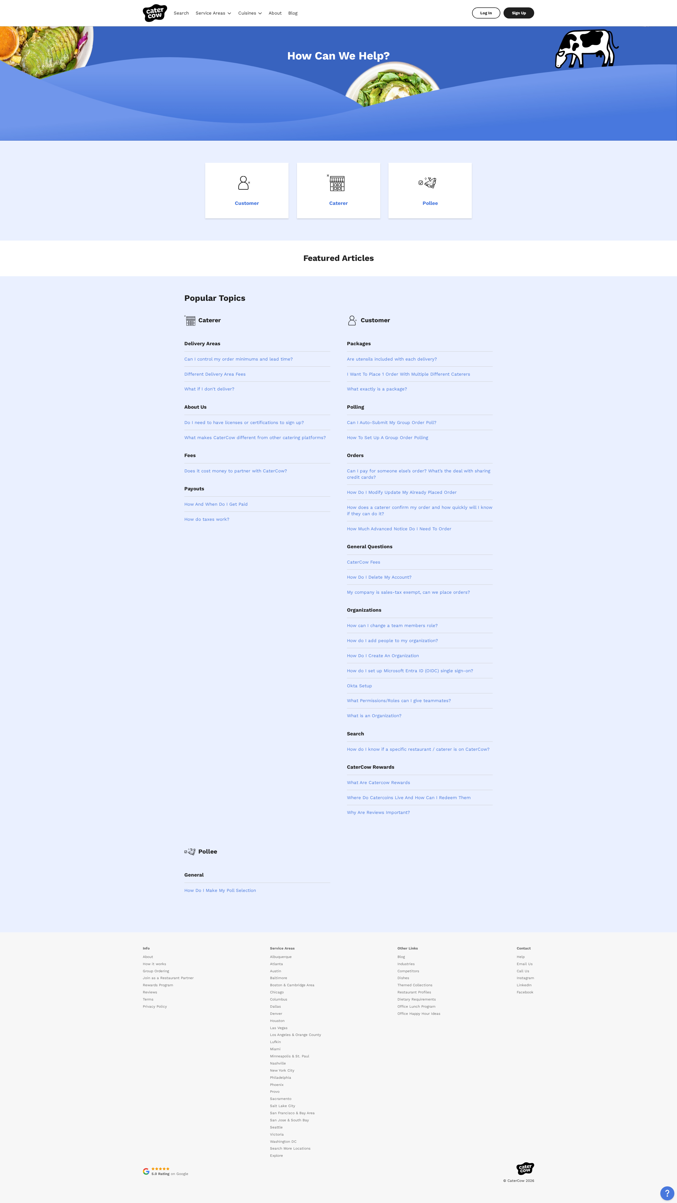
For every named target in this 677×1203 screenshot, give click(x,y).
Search (181, 13)
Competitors (408, 971)
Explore (276, 1156)
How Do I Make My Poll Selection (220, 890)
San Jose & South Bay (289, 1120)
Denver (276, 1014)
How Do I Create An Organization (383, 655)
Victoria (277, 1134)
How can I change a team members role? (392, 625)
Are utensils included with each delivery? (392, 359)
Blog (293, 13)
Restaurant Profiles (414, 992)
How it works (154, 964)
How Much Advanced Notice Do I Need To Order (399, 528)
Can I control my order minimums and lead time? (238, 359)
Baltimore (278, 978)
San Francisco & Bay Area (292, 1113)
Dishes (403, 978)
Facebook (525, 992)
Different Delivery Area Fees (215, 374)
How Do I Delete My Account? (379, 577)
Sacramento (280, 1099)
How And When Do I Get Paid (216, 504)
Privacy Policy (155, 1006)
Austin (275, 971)
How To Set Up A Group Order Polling (387, 437)
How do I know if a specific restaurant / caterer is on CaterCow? (418, 749)
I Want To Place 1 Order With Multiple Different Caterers (408, 374)
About (275, 13)
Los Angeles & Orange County (295, 1035)
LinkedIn (524, 985)
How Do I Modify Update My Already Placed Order (402, 492)
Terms (148, 999)
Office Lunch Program (416, 1006)
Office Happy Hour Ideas (418, 1014)
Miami (275, 1049)
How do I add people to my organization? (392, 640)
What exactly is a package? (377, 388)
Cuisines (250, 13)
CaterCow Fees (363, 562)
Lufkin (275, 1042)
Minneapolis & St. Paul (289, 1056)
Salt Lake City (282, 1106)
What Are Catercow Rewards (378, 782)
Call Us (523, 971)
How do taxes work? (206, 519)
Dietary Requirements (416, 999)
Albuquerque (281, 957)
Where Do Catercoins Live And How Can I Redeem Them (409, 797)
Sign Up (519, 13)
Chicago (277, 992)
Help (521, 957)
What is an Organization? (374, 715)
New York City (282, 1070)
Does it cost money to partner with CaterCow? (235, 470)
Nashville (278, 1063)
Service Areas (214, 13)
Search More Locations (290, 1148)
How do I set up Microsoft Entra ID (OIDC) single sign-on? (410, 670)
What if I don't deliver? (209, 388)
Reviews (150, 992)
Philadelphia (280, 1078)
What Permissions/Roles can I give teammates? (399, 700)
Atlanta (276, 964)
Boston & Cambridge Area (292, 985)
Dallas (275, 1006)
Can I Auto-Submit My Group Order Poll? (391, 422)
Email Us (525, 964)
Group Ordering (156, 971)
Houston (277, 1021)
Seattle (276, 1127)
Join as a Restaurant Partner (168, 978)
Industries (406, 964)
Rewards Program (158, 985)
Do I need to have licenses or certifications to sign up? (244, 422)
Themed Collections (414, 985)
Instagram (525, 978)
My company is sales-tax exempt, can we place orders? (408, 592)
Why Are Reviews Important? (378, 812)
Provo (275, 1092)
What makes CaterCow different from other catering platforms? (255, 437)
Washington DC (283, 1142)
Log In (486, 13)
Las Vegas (278, 1028)
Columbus (278, 999)
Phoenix (276, 1085)
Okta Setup (359, 685)
